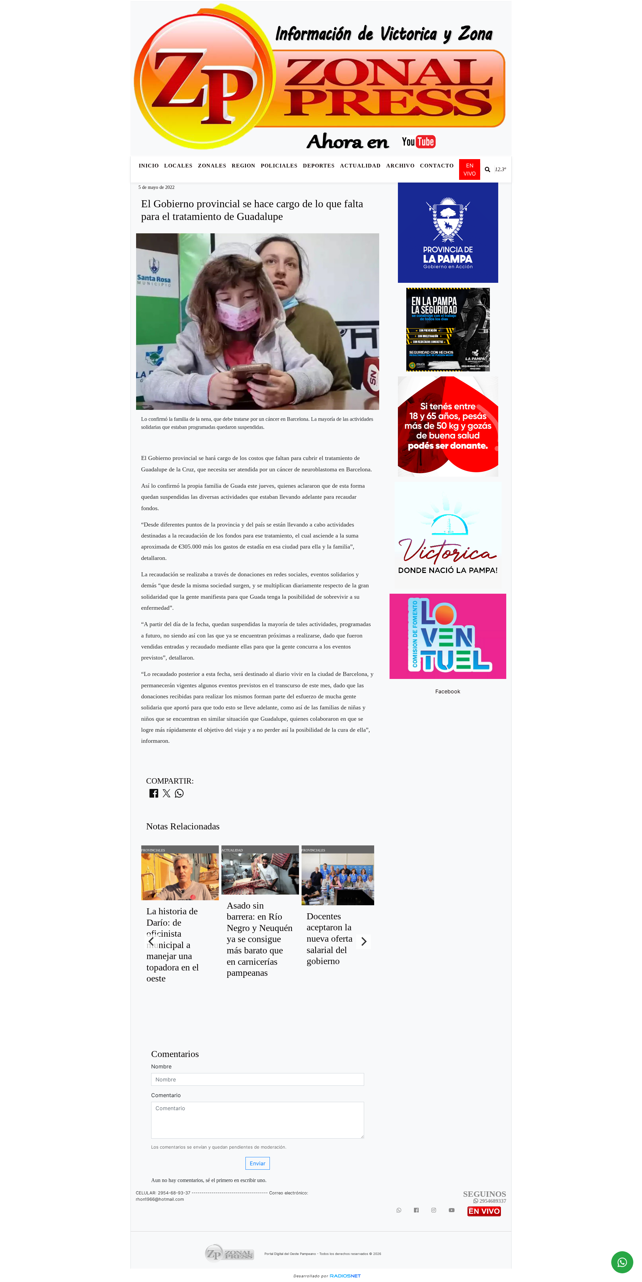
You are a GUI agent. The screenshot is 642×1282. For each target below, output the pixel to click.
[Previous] (151, 941)
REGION (243, 165)
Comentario (166, 1095)
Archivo (400, 165)
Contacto (437, 165)
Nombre (161, 1066)
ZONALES (212, 165)
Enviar (257, 1163)
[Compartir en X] (167, 795)
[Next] (363, 941)
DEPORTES (319, 165)
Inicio (149, 165)
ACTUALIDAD (360, 165)
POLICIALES (279, 165)
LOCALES (178, 165)
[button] (487, 169)
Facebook (447, 691)
